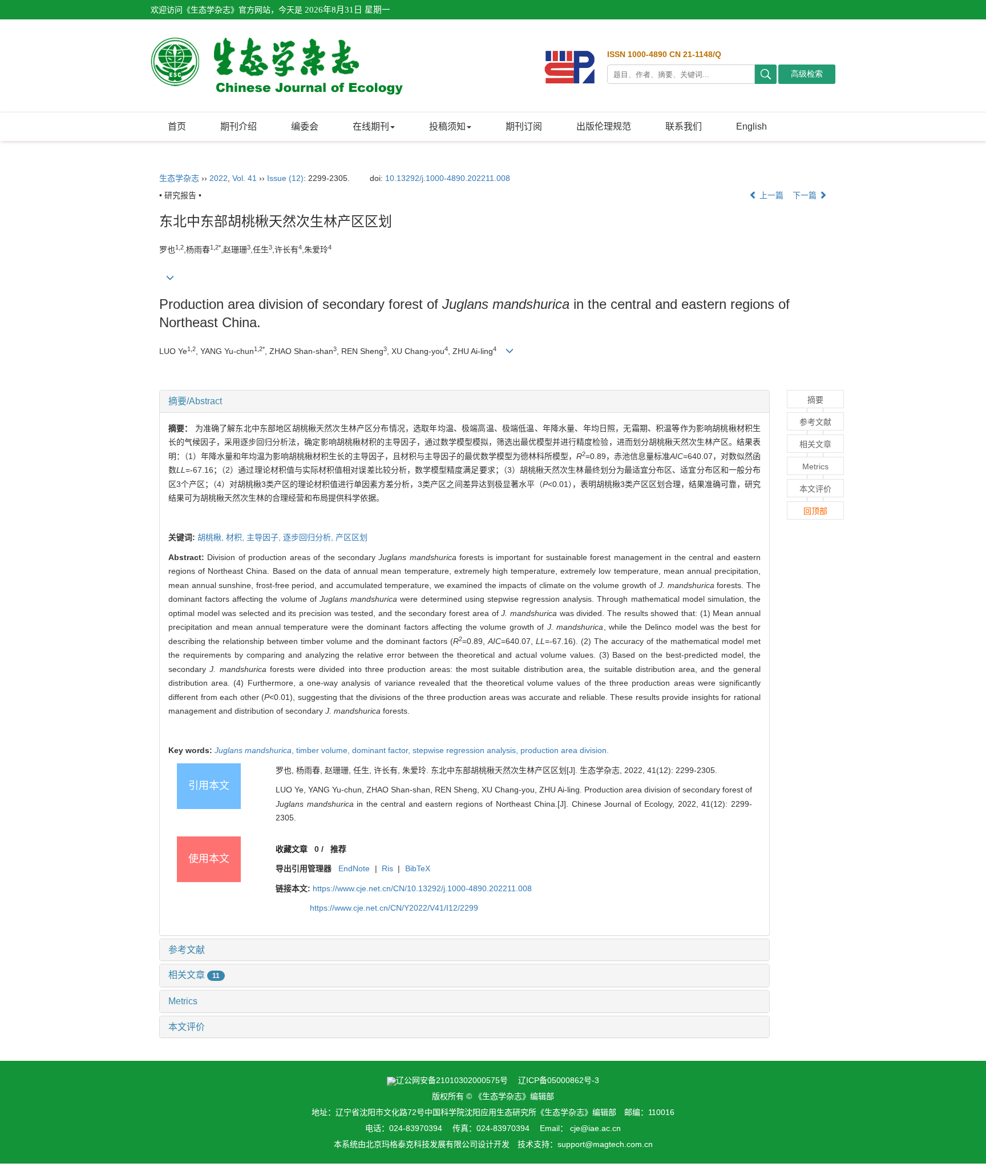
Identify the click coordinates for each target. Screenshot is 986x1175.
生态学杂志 (179, 178)
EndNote (354, 868)
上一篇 (770, 195)
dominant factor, (382, 750)
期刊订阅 (524, 126)
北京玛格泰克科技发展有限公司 (422, 1144)
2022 (218, 178)
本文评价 (186, 1027)
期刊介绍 (238, 126)
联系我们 (683, 126)
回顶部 (815, 511)
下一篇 (806, 195)
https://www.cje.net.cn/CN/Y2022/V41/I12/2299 (394, 907)
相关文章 (194, 975)
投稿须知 (447, 126)
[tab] (464, 401)
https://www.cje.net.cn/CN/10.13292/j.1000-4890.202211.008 (422, 888)
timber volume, (324, 750)
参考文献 (186, 950)
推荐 (338, 849)
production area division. (564, 750)
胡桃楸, (211, 537)
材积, (236, 537)
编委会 (304, 126)
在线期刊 (371, 126)
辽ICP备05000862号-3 (558, 1080)
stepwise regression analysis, (466, 750)
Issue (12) (285, 178)
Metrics (182, 1001)
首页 (177, 126)
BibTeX (417, 868)
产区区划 (351, 537)
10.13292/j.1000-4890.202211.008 (447, 178)
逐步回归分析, (309, 537)
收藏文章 (292, 849)
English (751, 126)
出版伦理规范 (603, 126)
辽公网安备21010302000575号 (452, 1080)
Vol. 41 (244, 178)
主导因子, (264, 537)
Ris (387, 868)
